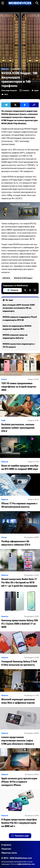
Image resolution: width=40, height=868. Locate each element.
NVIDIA (7, 278)
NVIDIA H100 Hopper (23, 278)
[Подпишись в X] (25, 290)
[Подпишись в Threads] (30, 290)
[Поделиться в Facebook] (24, 104)
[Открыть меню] (2, 3)
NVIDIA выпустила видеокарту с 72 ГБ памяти (19, 345)
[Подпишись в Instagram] (35, 290)
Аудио (36, 90)
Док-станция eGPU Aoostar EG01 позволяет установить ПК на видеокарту (19, 308)
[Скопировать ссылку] (34, 104)
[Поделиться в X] (15, 104)
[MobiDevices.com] (20, 3)
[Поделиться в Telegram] (6, 104)
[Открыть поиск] (37, 3)
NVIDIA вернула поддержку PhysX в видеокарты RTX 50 (20, 318)
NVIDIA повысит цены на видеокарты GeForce (15, 336)
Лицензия (6, 849)
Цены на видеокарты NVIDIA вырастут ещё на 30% (17, 327)
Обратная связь (9, 853)
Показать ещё (22, 836)
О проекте (6, 845)
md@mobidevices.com (26, 864)
